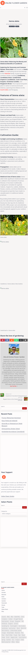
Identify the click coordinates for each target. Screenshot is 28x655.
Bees (8, 616)
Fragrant (10, 623)
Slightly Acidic (14, 637)
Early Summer (5, 621)
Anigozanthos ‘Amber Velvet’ (11, 429)
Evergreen (17, 621)
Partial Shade (10, 632)
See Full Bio (13, 386)
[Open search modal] (0, 7)
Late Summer (12, 628)
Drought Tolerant (18, 619)
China (22, 616)
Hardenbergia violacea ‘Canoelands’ (13, 431)
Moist (18, 628)
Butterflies (17, 616)
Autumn (4, 616)
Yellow (17, 642)
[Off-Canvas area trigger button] (27, 7)
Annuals (4, 592)
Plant (3, 635)
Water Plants (5, 609)
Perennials (4, 603)
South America (22, 637)
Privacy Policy (5, 651)
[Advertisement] (14, 452)
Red (19, 635)
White (13, 642)
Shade (3, 637)
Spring (3, 639)
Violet (22, 639)
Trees (3, 607)
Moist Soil (23, 628)
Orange (4, 632)
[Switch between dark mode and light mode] (25, 7)
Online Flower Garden (16, 3)
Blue (12, 616)
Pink (22, 632)
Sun (13, 639)
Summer (9, 639)
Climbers (4, 598)
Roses (23, 635)
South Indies (4, 90)
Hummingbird (13, 626)
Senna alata (11, 26)
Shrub (7, 637)
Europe (12, 621)
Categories (4, 511)
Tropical (17, 639)
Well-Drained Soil (6, 642)
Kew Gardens (22, 626)
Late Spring (4, 628)
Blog (3, 611)
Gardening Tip (5, 626)
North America (5, 630)
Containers (4, 619)
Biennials (4, 594)
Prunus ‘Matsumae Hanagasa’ (11, 418)
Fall (22, 621)
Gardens (4, 601)
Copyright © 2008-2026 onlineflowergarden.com (14, 650)
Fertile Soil (4, 623)
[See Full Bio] (17, 386)
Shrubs (17, 26)
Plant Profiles (9, 635)
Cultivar (10, 619)
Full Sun (16, 623)
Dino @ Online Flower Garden (14, 24)
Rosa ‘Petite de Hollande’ (9, 421)
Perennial (17, 632)
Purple (15, 635)
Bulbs (3, 596)
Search (3, 406)
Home (3, 590)
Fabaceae (7, 73)
